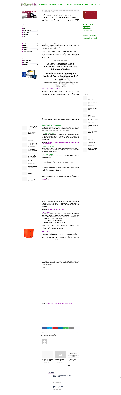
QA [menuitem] (95, 4)
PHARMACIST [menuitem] (60, 4)
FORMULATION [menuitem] (69, 4)
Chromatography (30, 30)
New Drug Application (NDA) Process (92, 103)
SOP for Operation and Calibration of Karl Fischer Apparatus (33, 127)
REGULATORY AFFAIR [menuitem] (78, 4)
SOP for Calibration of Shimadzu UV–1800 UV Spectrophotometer (32, 144)
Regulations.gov (45, 179)
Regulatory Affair (30, 60)
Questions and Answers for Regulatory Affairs (60, 360)
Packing (30, 45)
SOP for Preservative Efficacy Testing (32, 133)
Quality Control (30, 58)
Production (30, 53)
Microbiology (30, 43)
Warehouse (30, 64)
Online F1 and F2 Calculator (31, 173)
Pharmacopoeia (86, 41)
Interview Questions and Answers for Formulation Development (93, 126)
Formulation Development (30, 38)
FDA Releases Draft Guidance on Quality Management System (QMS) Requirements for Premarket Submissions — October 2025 (73, 362)
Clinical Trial (30, 32)
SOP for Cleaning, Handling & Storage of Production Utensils (32, 150)
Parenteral (30, 47)
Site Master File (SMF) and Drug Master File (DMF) (47, 360)
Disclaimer (45, 1)
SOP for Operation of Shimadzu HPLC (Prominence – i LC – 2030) (92, 132)
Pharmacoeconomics (30, 51)
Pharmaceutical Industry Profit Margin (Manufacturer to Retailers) (32, 167)
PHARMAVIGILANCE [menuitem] (89, 4)
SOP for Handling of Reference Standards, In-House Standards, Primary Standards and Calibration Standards (33, 156)
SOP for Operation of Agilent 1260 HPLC (32, 161)
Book (30, 28)
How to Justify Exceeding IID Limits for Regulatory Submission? (33, 178)
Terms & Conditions (39, 1)
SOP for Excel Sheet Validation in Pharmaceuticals (32, 138)
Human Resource (30, 41)
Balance (30, 26)
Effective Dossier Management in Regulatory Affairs (92, 143)
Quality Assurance (30, 56)
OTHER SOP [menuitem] (52, 4)
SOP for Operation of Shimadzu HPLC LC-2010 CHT (93, 149)
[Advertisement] (30, 102)
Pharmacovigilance (87, 30)
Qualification (30, 55)
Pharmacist (30, 49)
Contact (33, 1)
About (28, 1)
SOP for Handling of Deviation (92, 115)
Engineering (30, 34)
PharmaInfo (44, 22)
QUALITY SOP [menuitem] (43, 4)
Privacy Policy (50, 1)
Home (23, 1)
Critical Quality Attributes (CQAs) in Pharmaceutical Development (93, 120)
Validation (30, 62)
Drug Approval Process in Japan (93, 109)
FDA (30, 36)
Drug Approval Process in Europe (93, 137)
